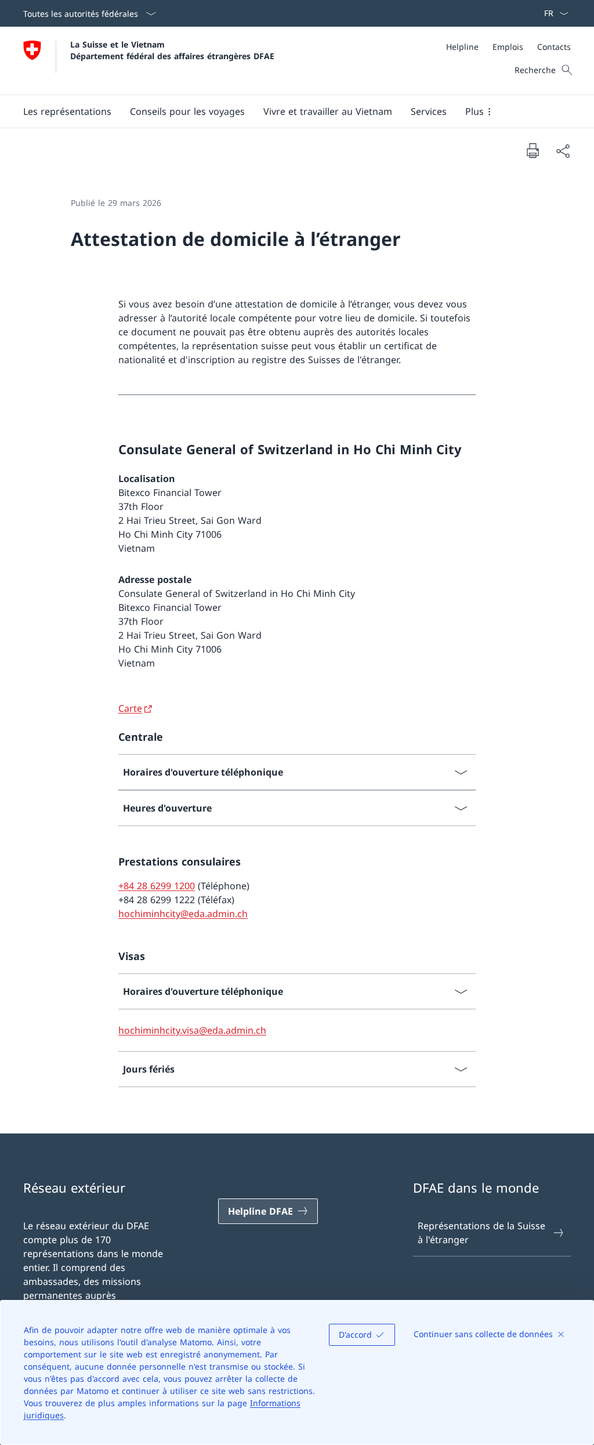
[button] (67, 111)
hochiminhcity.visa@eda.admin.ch (192, 1030)
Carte (130, 708)
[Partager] (563, 150)
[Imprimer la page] (532, 150)
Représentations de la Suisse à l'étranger (481, 1232)
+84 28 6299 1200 (156, 885)
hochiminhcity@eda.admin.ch (183, 913)
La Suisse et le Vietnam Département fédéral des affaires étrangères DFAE (172, 50)
